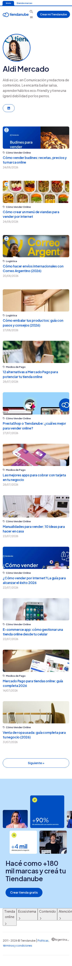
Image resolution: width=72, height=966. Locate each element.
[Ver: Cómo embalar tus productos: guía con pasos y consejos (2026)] (36, 300)
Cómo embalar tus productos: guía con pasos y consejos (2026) (33, 322)
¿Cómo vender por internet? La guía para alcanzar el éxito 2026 (34, 580)
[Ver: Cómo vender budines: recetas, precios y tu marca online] (36, 137)
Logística (11, 261)
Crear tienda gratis (24, 892)
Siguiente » (36, 763)
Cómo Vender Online (18, 152)
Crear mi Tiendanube (53, 14)
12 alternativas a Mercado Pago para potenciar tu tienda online (30, 374)
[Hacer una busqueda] (31, 11)
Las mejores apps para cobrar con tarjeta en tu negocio (34, 477)
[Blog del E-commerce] (16, 14)
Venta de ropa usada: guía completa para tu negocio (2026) (34, 734)
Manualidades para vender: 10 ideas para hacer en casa (34, 528)
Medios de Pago (15, 367)
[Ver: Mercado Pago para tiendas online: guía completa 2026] (36, 661)
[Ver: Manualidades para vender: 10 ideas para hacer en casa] (36, 506)
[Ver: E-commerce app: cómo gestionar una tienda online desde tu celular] (36, 609)
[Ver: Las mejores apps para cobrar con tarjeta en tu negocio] (36, 455)
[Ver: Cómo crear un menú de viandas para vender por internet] (36, 192)
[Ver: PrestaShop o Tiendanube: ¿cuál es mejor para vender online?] (36, 403)
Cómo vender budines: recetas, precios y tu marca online (35, 159)
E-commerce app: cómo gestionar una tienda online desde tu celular (33, 631)
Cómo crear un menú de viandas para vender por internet (31, 214)
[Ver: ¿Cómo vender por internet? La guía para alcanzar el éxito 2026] (36, 558)
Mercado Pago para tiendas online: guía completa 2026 (33, 683)
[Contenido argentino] (6, 130)
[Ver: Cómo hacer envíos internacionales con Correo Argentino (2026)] (36, 246)
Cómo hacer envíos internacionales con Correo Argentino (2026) (33, 268)
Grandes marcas (24, 3)
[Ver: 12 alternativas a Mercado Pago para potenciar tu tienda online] (36, 352)
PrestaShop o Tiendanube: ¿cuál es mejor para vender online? (34, 425)
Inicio (8, 3)
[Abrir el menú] (31, 17)
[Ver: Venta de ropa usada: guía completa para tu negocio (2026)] (36, 712)
